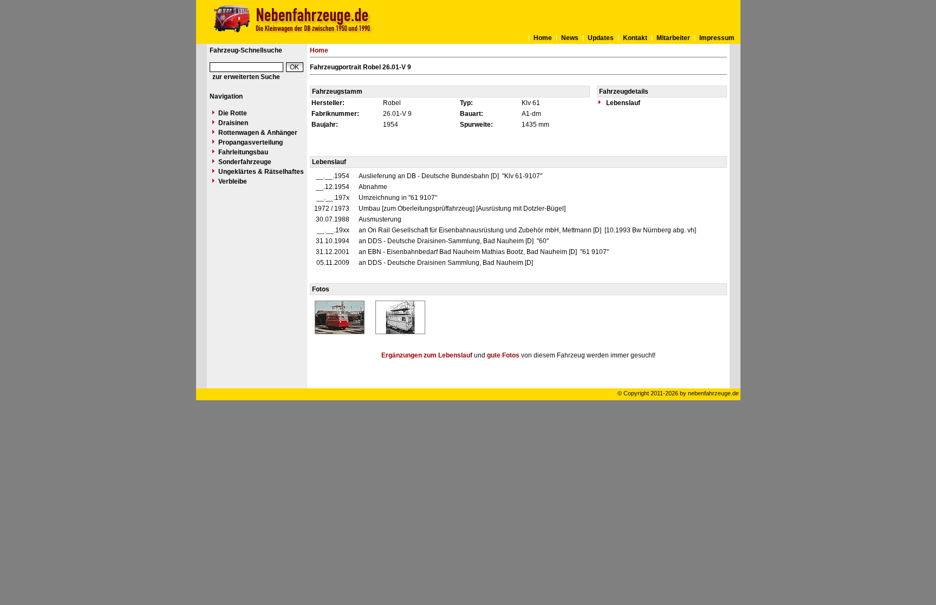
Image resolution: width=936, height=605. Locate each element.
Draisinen (233, 123)
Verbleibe (232, 181)
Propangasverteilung (250, 142)
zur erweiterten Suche (246, 77)
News (569, 38)
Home (543, 38)
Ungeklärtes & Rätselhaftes (261, 171)
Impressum (716, 38)
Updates (601, 38)
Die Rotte (232, 113)
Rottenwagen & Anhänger (257, 132)
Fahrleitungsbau (243, 152)
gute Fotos (503, 355)
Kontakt (635, 38)
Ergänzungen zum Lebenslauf (426, 355)
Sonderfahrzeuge (244, 162)
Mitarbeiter (673, 38)
